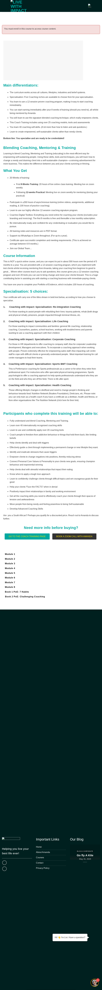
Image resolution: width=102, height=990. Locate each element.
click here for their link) (68, 400)
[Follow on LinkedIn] (4, 869)
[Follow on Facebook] (4, 862)
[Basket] (89, 6)
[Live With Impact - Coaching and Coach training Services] (22, 6)
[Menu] (84, 6)
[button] (74, 536)
